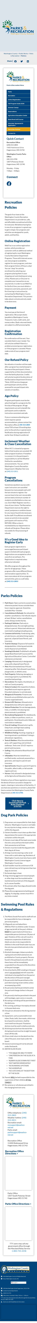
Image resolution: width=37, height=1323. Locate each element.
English (15, 1282)
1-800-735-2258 (19, 1251)
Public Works (23, 53)
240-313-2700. (17, 793)
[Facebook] (9, 183)
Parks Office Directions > (18, 1203)
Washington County (10, 53)
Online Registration (17, 241)
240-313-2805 (24, 425)
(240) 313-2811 (12, 471)
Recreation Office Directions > (14, 1152)
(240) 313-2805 (12, 581)
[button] (15, 61)
